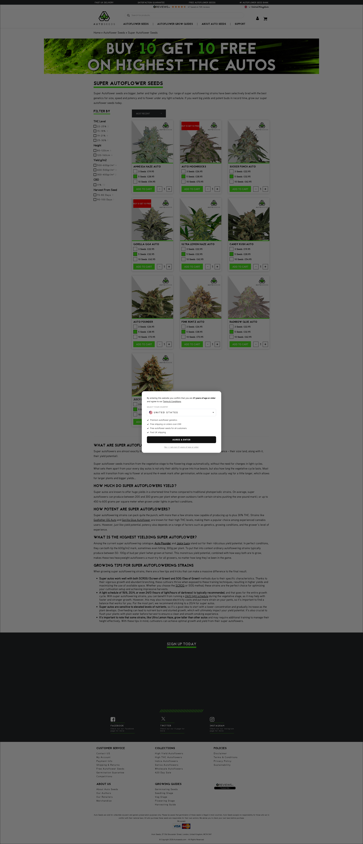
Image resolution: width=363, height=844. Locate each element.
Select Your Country (157, 407)
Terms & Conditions (172, 401)
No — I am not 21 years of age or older (181, 447)
